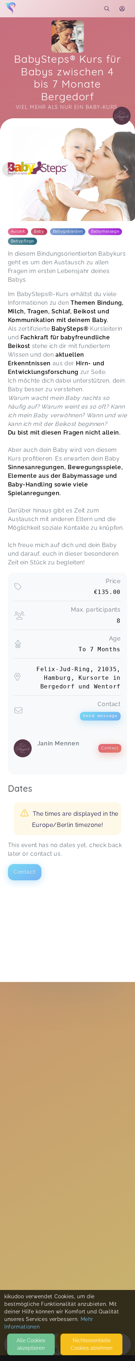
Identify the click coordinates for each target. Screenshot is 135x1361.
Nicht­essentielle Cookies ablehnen (91, 1344)
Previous (9, 169)
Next (125, 169)
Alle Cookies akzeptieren (31, 1344)
